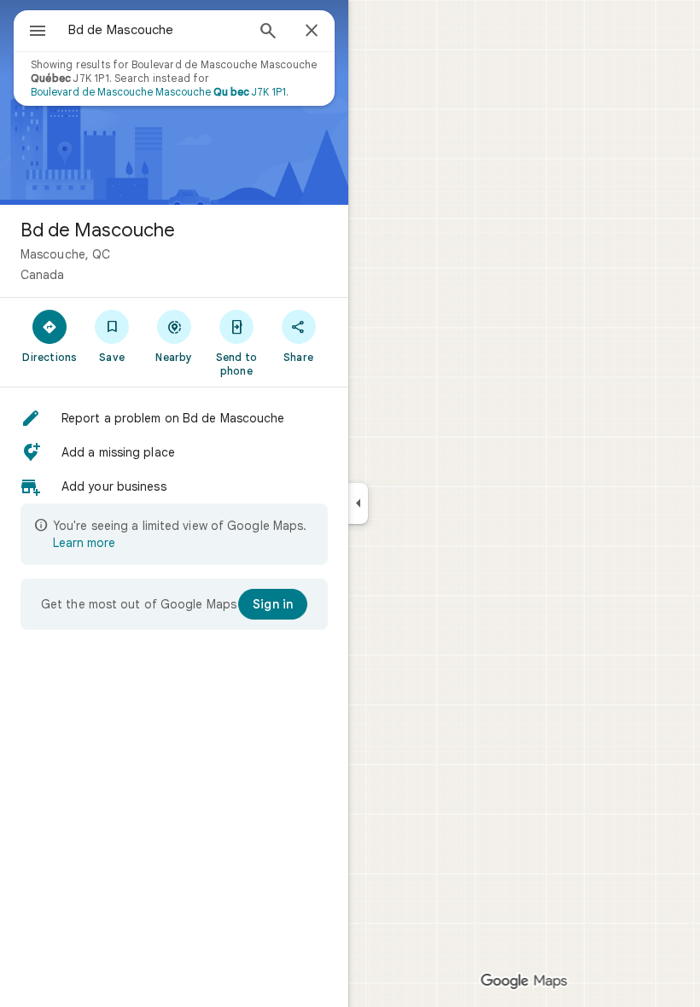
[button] (174, 418)
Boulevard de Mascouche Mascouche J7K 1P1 (158, 91)
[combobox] (156, 30)
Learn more (84, 542)
